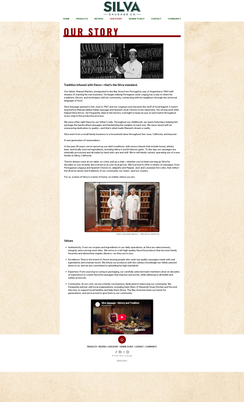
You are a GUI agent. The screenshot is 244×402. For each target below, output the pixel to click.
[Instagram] (123, 352)
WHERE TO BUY (126, 346)
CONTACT (139, 346)
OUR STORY (113, 346)
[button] (174, 18)
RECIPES (103, 346)
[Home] (122, 340)
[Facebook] (120, 352)
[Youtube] (127, 352)
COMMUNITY (151, 346)
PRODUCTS (92, 346)
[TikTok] (116, 352)
